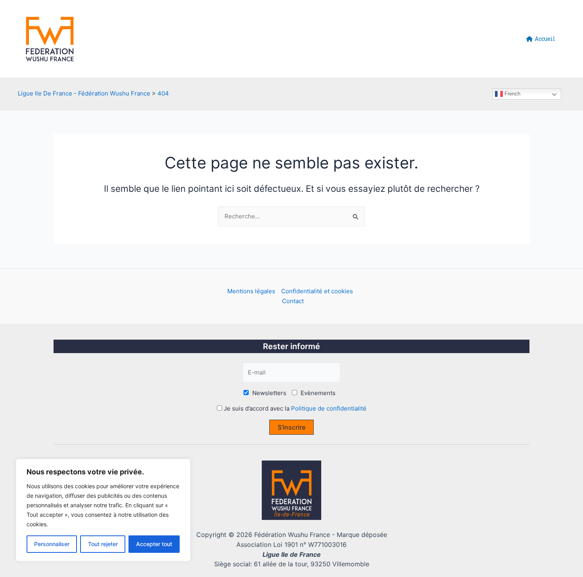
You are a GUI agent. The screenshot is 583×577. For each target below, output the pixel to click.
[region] (103, 510)
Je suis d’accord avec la (294, 408)
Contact (293, 301)
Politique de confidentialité (328, 408)
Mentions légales (251, 291)
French (511, 94)
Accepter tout (154, 544)
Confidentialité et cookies (317, 291)
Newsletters (268, 393)
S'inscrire (291, 427)
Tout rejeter (103, 544)
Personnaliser (51, 544)
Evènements (317, 393)
